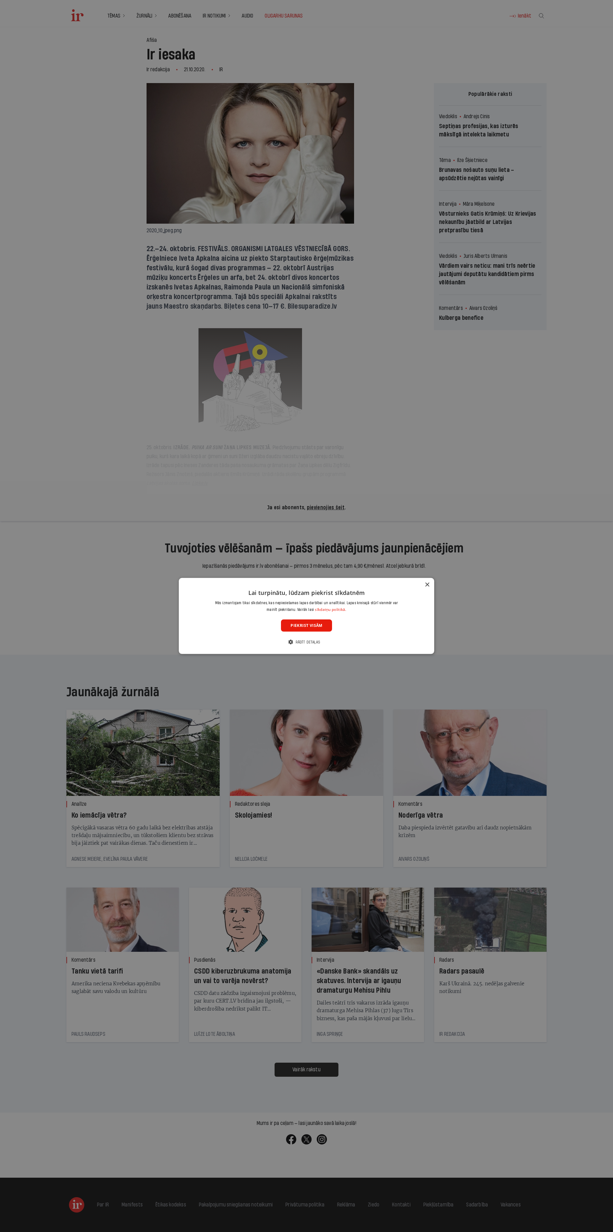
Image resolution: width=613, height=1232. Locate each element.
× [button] (427, 584)
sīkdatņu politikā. (330, 609)
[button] (306, 642)
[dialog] (306, 616)
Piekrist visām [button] (306, 625)
